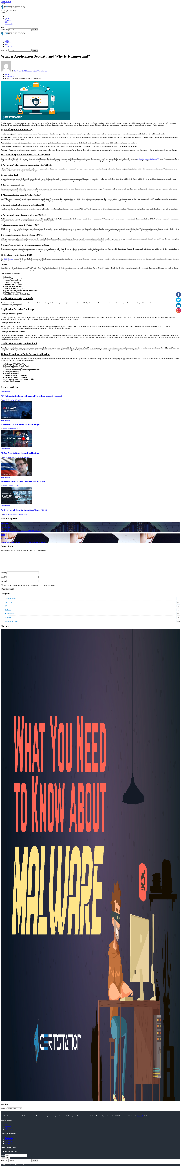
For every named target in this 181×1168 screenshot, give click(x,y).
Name (3, 573)
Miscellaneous (42, 71)
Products (8, 20)
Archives (4, 1109)
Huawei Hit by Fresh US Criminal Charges (20, 424)
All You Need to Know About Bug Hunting (20, 453)
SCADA (8, 617)
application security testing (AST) (148, 159)
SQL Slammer (8, 259)
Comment (4, 569)
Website (3, 581)
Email (3, 577)
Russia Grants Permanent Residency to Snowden (23, 481)
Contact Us (8, 24)
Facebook (9, 1138)
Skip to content (6, 2)
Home (7, 18)
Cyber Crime (9, 602)
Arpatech (140, 1116)
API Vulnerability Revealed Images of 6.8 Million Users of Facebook (31, 396)
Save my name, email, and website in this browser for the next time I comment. (29, 585)
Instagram (9, 1143)
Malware (8, 610)
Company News (10, 598)
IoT (6, 606)
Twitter (9, 1140)
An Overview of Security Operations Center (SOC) (24, 510)
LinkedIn (9, 1141)
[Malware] (90, 1100)
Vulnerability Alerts (11, 621)
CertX (16, 71)
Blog (6, 22)
